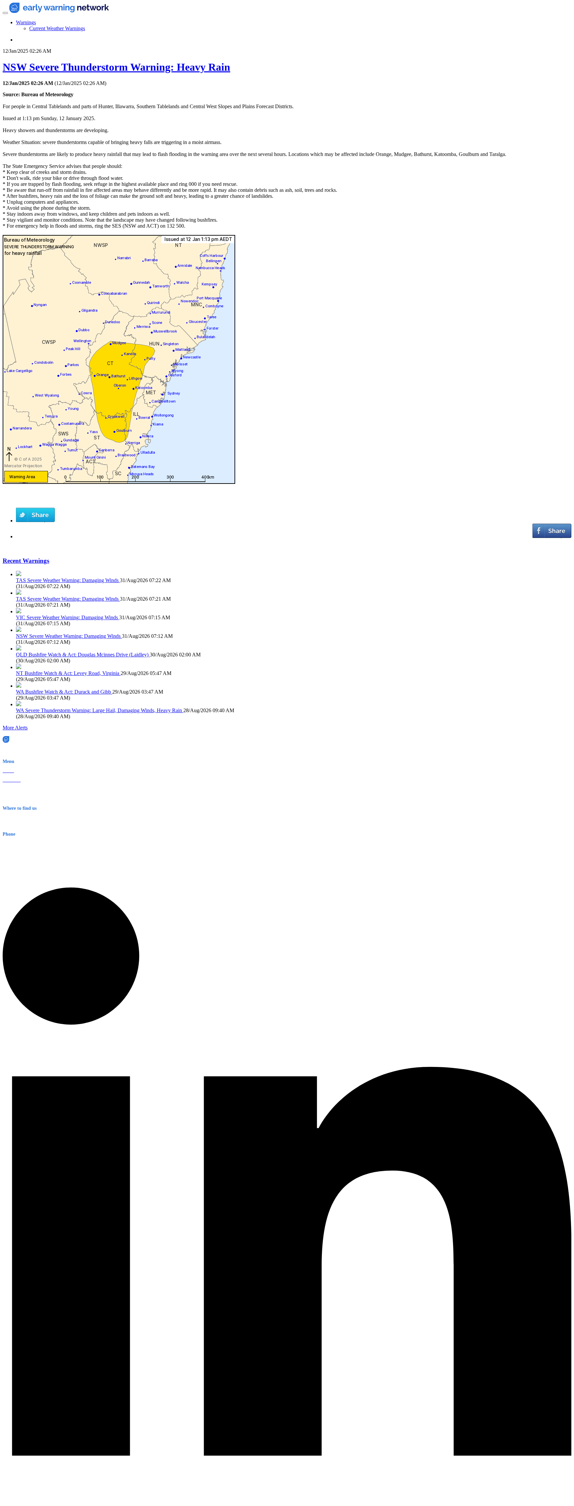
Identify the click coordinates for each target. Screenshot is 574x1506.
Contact (10, 789)
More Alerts (15, 727)
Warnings (26, 22)
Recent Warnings (26, 560)
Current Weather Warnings (57, 28)
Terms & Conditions (22, 798)
